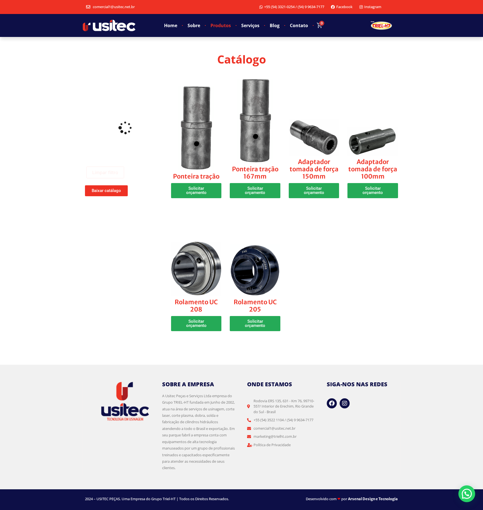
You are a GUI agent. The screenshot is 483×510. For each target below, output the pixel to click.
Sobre (194, 25)
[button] (196, 190)
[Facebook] (332, 403)
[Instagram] (345, 403)
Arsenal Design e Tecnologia (373, 499)
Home (170, 25)
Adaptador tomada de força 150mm (314, 169)
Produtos (220, 25)
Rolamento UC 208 (196, 305)
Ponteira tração (196, 176)
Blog (275, 25)
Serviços (250, 25)
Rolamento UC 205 (255, 305)
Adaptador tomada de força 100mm (372, 169)
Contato (299, 25)
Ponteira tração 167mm (255, 172)
